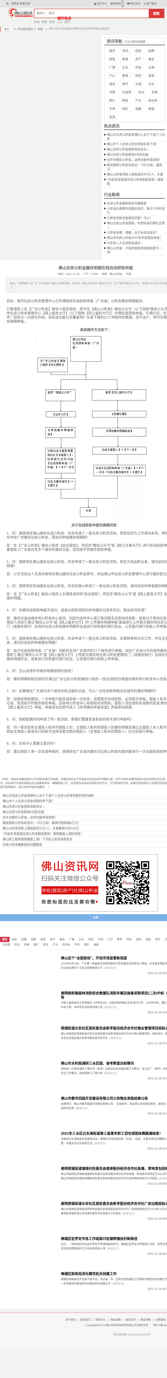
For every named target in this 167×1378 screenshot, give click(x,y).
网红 (125, 108)
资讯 (125, 51)
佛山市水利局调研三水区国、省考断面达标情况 (97, 1063)
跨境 (151, 108)
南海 (52, 22)
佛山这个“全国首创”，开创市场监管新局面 (94, 958)
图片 (112, 100)
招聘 (151, 51)
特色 (138, 75)
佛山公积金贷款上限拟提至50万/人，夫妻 (135, 174)
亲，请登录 (12, 3)
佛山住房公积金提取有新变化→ (128, 149)
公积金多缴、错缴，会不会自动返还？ (133, 232)
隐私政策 (115, 1319)
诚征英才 (130, 1319)
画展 (138, 108)
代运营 (126, 92)
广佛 (112, 67)
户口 (112, 75)
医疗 (125, 84)
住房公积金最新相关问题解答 (127, 203)
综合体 (152, 100)
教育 (125, 75)
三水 (59, 22)
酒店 (112, 84)
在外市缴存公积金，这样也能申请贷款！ (134, 159)
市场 (112, 108)
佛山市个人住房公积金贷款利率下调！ (133, 144)
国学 (112, 51)
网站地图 (145, 1319)
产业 (138, 100)
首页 (6, 29)
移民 (125, 100)
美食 (125, 59)
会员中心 (102, 3)
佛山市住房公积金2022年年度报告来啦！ (135, 237)
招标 (138, 51)
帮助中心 (100, 1319)
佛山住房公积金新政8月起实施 (127, 154)
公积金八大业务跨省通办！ (125, 243)
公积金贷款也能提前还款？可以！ (130, 218)
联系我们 (85, 1319)
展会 (151, 59)
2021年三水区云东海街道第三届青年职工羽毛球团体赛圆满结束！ (112, 1133)
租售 (112, 59)
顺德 (44, 22)
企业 (125, 67)
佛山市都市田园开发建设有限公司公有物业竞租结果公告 (104, 1098)
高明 (67, 22)
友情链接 (160, 1319)
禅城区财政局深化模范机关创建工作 (89, 1274)
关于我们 (70, 1319)
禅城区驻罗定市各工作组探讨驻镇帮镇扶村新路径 (99, 1239)
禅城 (37, 22)
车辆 (154, 92)
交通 (138, 84)
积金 (38, 29)
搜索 (156, 13)
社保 (151, 67)
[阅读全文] (110, 968)
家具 (112, 117)
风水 (141, 92)
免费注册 (25, 3)
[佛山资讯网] (20, 12)
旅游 (151, 75)
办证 (151, 84)
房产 (138, 59)
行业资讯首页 (23, 29)
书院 (112, 92)
